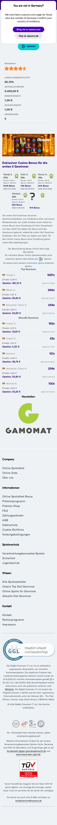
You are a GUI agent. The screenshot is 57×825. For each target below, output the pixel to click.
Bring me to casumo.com (28, 29)
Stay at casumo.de (28, 35)
